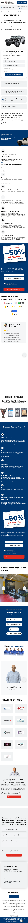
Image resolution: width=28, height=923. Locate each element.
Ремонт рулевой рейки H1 (11, 14)
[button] (24, 355)
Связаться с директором (14, 796)
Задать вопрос (14, 855)
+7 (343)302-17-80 (22, 8)
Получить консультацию (14, 74)
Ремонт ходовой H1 (9, 13)
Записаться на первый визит (14, 557)
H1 (20, 11)
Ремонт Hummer (12, 11)
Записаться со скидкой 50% (14, 289)
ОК (21, 921)
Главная (3, 11)
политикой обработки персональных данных (13, 70)
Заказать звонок (22, 2)
